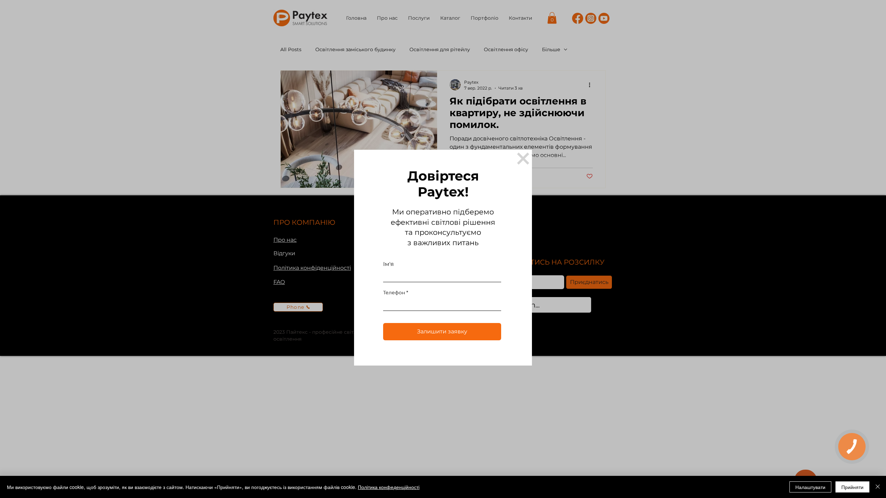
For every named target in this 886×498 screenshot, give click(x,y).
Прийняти (852, 486)
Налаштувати (810, 486)
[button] (523, 159)
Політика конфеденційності (388, 486)
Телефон (394, 292)
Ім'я (388, 264)
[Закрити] (878, 486)
